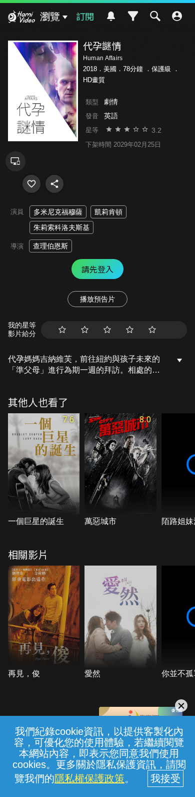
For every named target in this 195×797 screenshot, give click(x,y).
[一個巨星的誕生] (44, 470)
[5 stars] (152, 330)
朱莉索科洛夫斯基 (62, 227)
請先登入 (98, 269)
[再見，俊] (44, 623)
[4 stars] (129, 330)
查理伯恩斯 (50, 246)
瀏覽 (50, 16)
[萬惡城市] (120, 470)
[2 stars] (85, 330)
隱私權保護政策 (89, 778)
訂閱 (85, 16)
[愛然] (120, 623)
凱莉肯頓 (108, 212)
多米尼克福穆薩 (58, 212)
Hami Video (21, 18)
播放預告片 (97, 299)
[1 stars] (62, 330)
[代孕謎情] (31, 184)
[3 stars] (107, 330)
